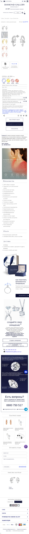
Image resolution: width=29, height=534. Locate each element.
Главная (2, 18)
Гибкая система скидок (9, 216)
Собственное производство (10, 207)
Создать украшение (15, 340)
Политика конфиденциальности (9, 529)
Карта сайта (8, 530)
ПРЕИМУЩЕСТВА (8, 181)
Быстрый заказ (14, 119)
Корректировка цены (8, 209)
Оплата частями (7, 200)
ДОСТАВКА (6, 241)
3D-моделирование (8, 191)
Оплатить (14, 128)
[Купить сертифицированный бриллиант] (14, 392)
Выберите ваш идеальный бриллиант (15, 345)
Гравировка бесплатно (9, 210)
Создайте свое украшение (14, 323)
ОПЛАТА (6, 231)
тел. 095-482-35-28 (10, 349)
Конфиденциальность (8, 193)
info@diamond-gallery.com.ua (13, 351)
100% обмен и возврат (9, 184)
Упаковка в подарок (8, 202)
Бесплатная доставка (8, 189)
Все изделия (7, 18)
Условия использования (21, 529)
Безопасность (6, 195)
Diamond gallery (14, 7)
